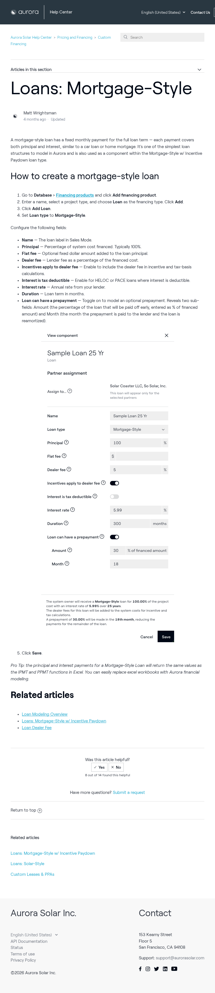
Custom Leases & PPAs (32, 874)
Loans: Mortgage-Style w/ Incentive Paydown (53, 853)
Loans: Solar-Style (27, 863)
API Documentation (29, 941)
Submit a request (129, 792)
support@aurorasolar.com (180, 958)
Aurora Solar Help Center (31, 37)
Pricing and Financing (74, 37)
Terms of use (23, 954)
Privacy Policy (23, 960)
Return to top (23, 810)
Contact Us (200, 12)
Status (17, 947)
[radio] (99, 767)
